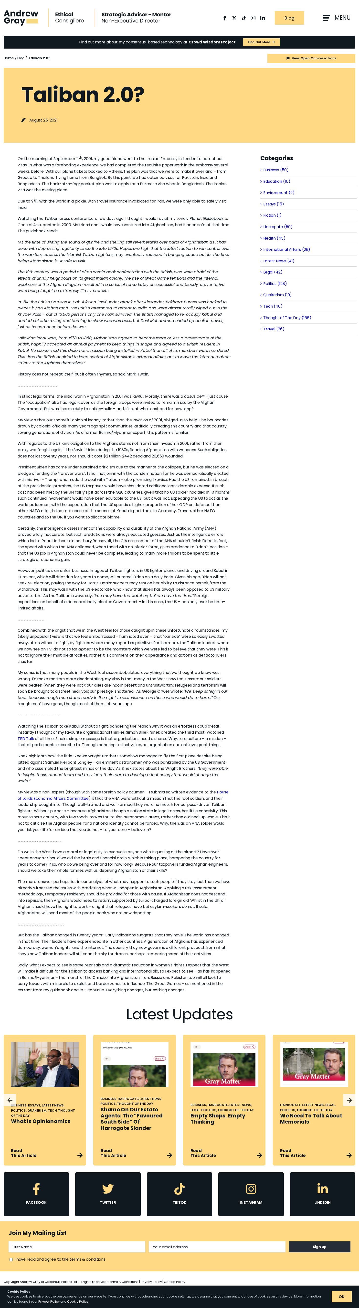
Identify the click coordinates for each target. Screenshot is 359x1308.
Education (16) (276, 181)
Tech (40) (273, 306)
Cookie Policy (174, 1281)
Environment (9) (279, 192)
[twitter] (234, 18)
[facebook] (224, 18)
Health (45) (274, 238)
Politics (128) (275, 283)
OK (342, 1296)
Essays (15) (273, 204)
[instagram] (253, 18)
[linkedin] (262, 18)
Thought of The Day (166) (287, 318)
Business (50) (276, 170)
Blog (20, 58)
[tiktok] (244, 18)
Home (9, 58)
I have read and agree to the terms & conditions (60, 1259)
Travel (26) (274, 329)
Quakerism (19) (277, 295)
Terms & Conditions (123, 1281)
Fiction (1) (272, 215)
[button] (10, 1100)
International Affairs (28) (286, 249)
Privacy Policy (151, 1281)
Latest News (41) (279, 261)
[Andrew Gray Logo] (21, 12)
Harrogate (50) (278, 227)
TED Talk (26, 738)
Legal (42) (273, 272)
